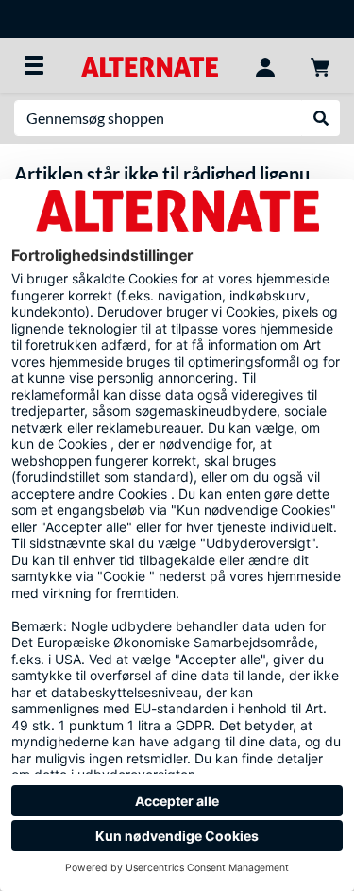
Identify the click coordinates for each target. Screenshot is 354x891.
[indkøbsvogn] (320, 65)
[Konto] (265, 65)
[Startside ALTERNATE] (149, 64)
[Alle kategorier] (34, 65)
